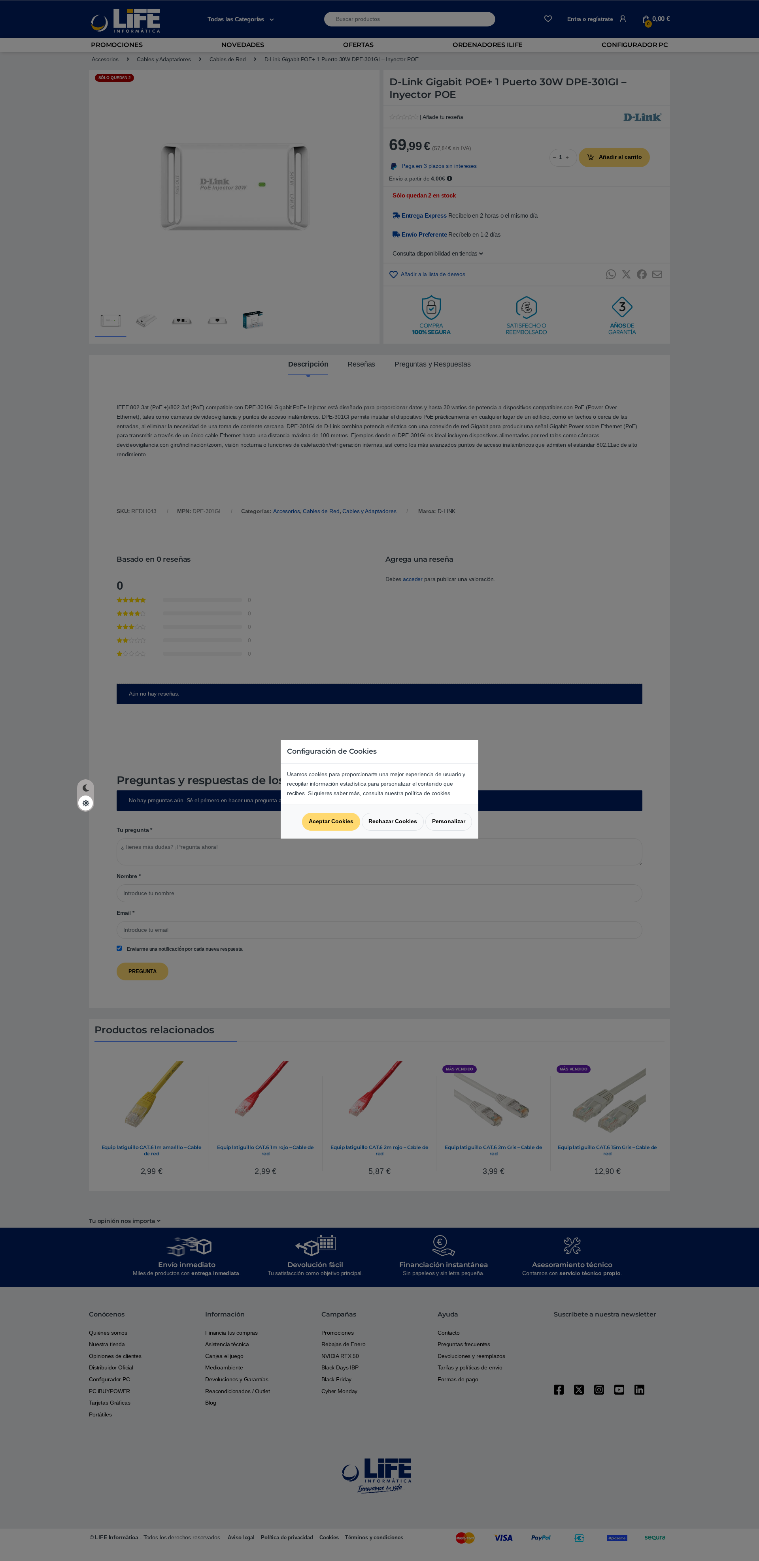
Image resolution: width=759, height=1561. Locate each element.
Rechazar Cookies (392, 821)
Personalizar (448, 821)
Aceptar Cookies (331, 821)
